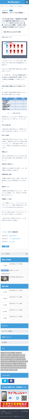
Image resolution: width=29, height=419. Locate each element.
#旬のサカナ (18, 359)
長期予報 (6, 370)
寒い (5, 367)
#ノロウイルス (16, 355)
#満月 (26, 361)
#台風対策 (7, 357)
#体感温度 (22, 355)
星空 (12, 367)
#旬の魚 (23, 359)
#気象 (17, 361)
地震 (2, 367)
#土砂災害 (13, 357)
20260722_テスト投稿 (15, 303)
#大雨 (17, 357)
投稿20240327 (13, 235)
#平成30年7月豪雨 (10, 359)
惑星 (9, 367)
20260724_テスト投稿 (15, 297)
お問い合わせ (8, 413)
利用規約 (3, 411)
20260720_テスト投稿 (15, 316)
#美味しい (14, 363)
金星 (2, 370)
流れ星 (17, 367)
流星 (21, 367)
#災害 (2, 363)
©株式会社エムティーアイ (19, 416)
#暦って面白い (12, 361)
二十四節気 (23, 365)
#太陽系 (3, 359)
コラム (4, 232)
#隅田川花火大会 (8, 365)
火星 (25, 367)
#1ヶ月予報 (3, 352)
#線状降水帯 (7, 363)
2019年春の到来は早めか (16, 277)
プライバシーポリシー (13, 411)
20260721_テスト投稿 (15, 310)
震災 (16, 370)
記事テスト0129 (14, 270)
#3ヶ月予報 (18, 352)
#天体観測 (22, 357)
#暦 (6, 361)
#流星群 (22, 361)
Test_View (12, 241)
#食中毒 (15, 365)
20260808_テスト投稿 (15, 264)
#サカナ (9, 355)
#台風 (2, 357)
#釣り (2, 365)
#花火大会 (19, 363)
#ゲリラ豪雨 (3, 355)
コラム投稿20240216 (14, 238)
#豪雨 (24, 363)
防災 (9, 232)
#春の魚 (3, 361)
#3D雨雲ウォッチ (11, 352)
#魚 (19, 365)
